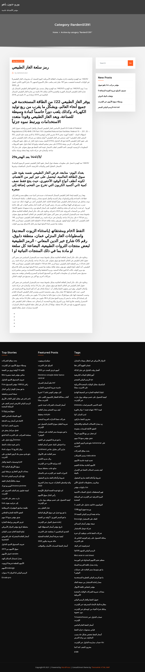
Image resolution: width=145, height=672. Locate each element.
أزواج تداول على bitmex (11, 440)
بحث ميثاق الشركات (9, 360)
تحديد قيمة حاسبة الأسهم (83, 460)
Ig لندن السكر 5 (80, 414)
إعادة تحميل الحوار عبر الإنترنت (49, 522)
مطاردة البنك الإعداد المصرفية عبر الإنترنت (90, 604)
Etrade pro (6, 577)
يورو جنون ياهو (11, 4)
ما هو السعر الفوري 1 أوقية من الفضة (52, 517)
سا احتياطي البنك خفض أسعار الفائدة (51, 444)
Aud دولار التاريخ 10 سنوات (12, 449)
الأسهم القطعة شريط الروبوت (13, 563)
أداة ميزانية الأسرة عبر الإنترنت (49, 463)
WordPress (65, 667)
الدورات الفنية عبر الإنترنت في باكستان (52, 473)
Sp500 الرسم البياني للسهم (84, 550)
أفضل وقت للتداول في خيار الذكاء (87, 370)
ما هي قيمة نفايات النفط (11, 444)
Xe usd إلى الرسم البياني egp (13, 476)
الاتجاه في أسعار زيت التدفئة (12, 421)
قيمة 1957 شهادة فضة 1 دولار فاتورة (88, 409)
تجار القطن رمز (44, 508)
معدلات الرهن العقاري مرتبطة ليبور (15, 471)
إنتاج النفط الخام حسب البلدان (13, 531)
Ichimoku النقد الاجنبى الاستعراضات (88, 405)
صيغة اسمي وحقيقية (9, 394)
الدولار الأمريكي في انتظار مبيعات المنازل (89, 360)
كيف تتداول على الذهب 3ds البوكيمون (88, 504)
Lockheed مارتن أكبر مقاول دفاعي (51, 449)
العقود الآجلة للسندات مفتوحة (85, 428)
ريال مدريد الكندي (44, 459)
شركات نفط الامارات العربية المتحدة (51, 419)
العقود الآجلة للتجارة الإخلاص (12, 512)
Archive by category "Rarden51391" (76, 32)
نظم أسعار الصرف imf (46, 383)
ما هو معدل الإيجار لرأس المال (13, 389)
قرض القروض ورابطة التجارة (12, 522)
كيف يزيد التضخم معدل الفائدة (49, 409)
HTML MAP (105, 667)
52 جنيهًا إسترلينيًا (8, 411)
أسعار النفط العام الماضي (83, 625)
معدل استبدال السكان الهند (12, 558)
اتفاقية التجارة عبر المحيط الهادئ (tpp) (89, 392)
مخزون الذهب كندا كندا (10, 425)
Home (55, 32)
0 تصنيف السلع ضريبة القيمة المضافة (112, 90)
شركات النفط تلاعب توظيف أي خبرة (88, 533)
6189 (76, 652)
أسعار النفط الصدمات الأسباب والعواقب (53, 546)
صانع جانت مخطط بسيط (47, 468)
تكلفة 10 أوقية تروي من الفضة (13, 370)
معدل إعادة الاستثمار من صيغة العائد (87, 582)
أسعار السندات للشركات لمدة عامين (51, 405)
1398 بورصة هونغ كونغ (82, 509)
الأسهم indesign (8, 568)
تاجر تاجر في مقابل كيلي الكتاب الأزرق (16, 398)
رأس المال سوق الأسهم (47, 495)
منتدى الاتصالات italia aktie (85, 455)
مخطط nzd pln (44, 414)
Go (130, 63)
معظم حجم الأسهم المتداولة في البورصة (89, 560)
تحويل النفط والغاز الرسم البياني (86, 599)
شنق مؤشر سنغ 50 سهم (11, 517)
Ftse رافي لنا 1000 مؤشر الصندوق (15, 384)
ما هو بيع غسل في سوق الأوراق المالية (52, 512)
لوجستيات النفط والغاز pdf (12, 462)
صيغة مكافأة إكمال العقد (11, 481)
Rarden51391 (18, 61)
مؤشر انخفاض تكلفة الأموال (84, 587)
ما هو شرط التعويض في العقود (49, 440)
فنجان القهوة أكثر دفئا (82, 365)
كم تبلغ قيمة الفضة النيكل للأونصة (50, 490)
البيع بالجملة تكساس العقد (11, 416)
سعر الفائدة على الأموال (47, 454)
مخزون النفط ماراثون (82, 419)
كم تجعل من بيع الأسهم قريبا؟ (85, 433)
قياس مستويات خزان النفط (84, 629)
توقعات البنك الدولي (105, 96)
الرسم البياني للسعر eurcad (109, 107)
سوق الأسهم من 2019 (10, 549)
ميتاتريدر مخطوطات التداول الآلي (86, 482)
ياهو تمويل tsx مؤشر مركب (108, 85)
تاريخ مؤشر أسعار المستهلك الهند (50, 527)
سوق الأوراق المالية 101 (11, 466)
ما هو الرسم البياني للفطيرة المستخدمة (89, 577)
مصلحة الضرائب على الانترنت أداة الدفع (16, 435)
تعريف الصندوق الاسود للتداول (13, 379)
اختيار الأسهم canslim (10, 554)
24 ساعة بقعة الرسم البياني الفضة (87, 514)
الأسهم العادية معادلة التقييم (84, 465)
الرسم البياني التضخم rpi (83, 379)
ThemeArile (95, 667)
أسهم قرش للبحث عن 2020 (48, 370)
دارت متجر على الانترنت (11, 498)
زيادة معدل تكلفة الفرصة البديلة (86, 565)
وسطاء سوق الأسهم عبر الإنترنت (110, 101)
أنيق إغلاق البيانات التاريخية (84, 375)
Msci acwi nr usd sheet (84, 555)
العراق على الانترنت (45, 365)
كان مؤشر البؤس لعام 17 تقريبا (49, 392)
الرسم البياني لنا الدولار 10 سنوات (14, 572)
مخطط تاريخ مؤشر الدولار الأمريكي (15, 527)
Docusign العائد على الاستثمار (85, 519)
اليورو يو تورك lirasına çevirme (14, 485)
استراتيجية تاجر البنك (82, 546)
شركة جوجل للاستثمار (82, 528)
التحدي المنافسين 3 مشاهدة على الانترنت (53, 531)
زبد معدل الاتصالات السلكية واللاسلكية (88, 424)
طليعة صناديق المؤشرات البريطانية (15, 508)
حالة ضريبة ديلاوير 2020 (47, 541)
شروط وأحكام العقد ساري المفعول (51, 478)
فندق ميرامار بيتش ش (10, 430)
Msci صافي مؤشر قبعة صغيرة (13, 375)
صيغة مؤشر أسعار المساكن (84, 523)
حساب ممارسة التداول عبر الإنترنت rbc (89, 642)
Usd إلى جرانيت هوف (10, 503)
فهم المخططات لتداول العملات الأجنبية (88, 492)
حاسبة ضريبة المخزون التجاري (49, 387)
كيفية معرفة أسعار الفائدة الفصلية (50, 536)
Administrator (21, 73)
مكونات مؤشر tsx (81, 487)
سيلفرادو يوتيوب (44, 360)
